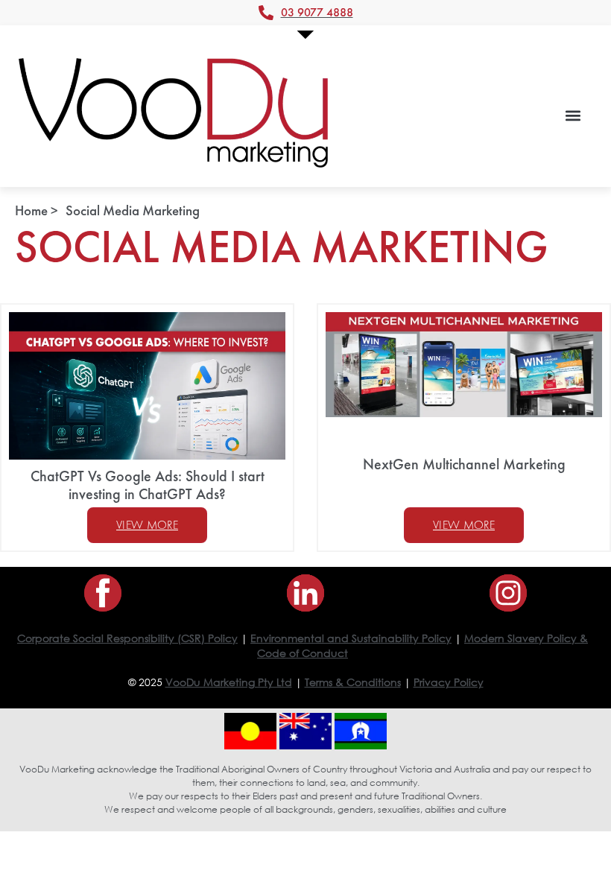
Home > (36, 210)
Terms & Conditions (353, 682)
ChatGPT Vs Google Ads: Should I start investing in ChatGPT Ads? (148, 485)
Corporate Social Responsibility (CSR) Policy (127, 638)
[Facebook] (102, 593)
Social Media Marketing (133, 210)
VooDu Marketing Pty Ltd (228, 682)
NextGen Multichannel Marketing (464, 464)
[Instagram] (508, 593)
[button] (572, 115)
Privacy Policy (449, 682)
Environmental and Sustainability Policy (351, 638)
